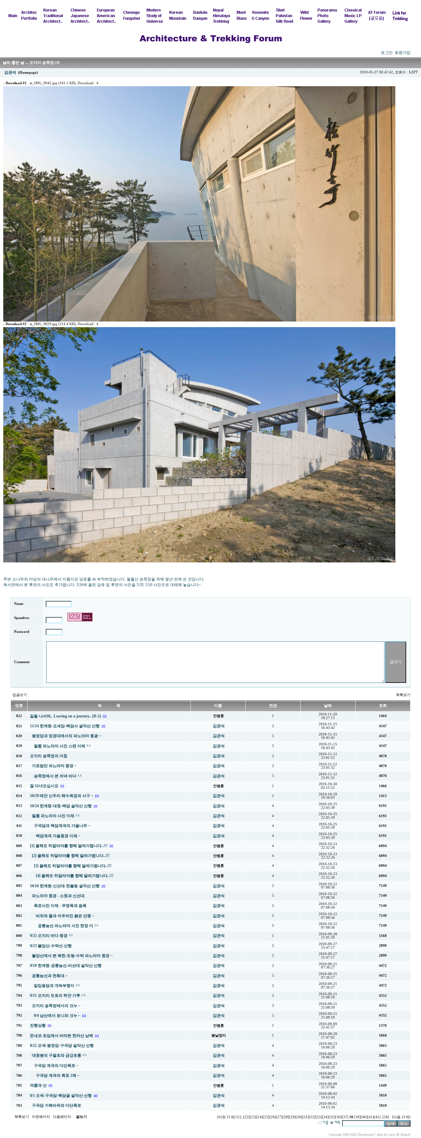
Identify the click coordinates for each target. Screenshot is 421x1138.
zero (392, 1134)
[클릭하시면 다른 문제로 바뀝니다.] (79, 617)
